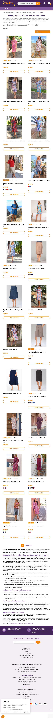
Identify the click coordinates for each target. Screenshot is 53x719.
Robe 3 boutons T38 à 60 (10, 268)
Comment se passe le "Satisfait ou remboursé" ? (26, 694)
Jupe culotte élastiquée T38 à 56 (37, 352)
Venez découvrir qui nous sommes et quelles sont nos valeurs (27, 664)
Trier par (39, 32)
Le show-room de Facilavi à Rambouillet (26, 671)
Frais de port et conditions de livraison (27, 689)
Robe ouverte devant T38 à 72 (11, 481)
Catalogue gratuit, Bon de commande (26, 681)
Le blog (26, 673)
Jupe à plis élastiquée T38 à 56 (11, 526)
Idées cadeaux (26, 684)
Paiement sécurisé (26, 691)
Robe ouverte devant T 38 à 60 (36, 526)
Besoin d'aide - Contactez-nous (26, 666)
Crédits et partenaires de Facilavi (27, 667)
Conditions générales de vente (26, 692)
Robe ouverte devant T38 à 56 (36, 438)
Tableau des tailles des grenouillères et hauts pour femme (27, 677)
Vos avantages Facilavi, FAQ (26, 698)
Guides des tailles (26, 683)
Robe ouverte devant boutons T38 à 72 (39, 63)
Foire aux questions (26, 696)
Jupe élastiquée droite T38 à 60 (37, 396)
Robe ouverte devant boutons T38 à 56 (39, 180)
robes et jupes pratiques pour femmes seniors (21, 623)
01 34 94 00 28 (27, 653)
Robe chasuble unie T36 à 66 (36, 481)
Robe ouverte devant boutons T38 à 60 (14, 63)
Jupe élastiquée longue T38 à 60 (12, 393)
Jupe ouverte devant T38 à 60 (36, 268)
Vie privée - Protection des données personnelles (27, 669)
